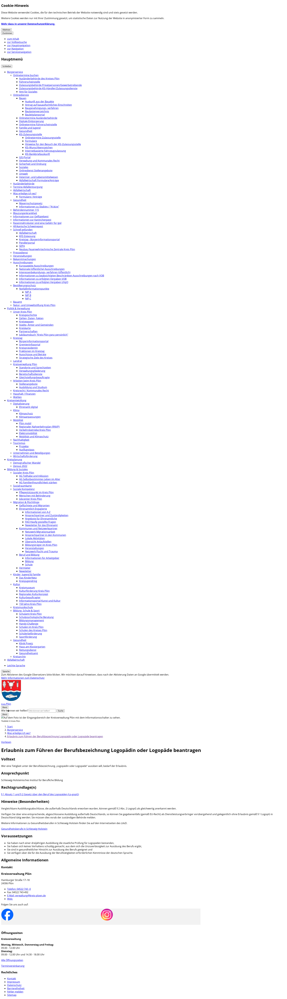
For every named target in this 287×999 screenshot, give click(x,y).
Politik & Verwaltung (18, 308)
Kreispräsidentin (28, 347)
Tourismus (19, 443)
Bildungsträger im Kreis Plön (41, 545)
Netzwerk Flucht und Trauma (41, 551)
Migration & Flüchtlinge (26, 502)
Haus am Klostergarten (32, 646)
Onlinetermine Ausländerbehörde (38, 118)
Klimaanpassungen (30, 416)
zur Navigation (15, 48)
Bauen (22, 98)
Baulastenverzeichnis (37, 111)
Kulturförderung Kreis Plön (34, 591)
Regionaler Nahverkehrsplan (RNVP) (39, 426)
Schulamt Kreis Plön (30, 613)
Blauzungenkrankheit (25, 213)
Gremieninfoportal (29, 344)
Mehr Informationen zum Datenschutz (23, 678)
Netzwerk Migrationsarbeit (40, 531)
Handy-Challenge (28, 623)
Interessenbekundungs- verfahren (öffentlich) (44, 272)
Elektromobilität (28, 433)
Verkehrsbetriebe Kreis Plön (35, 430)
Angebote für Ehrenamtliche (41, 518)
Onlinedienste (21, 95)
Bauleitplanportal (35, 114)
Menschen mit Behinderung (34, 495)
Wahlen (17, 397)
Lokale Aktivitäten (35, 538)
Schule (29, 564)
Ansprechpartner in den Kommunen (45, 535)
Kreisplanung (14, 459)
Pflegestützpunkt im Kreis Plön (36, 492)
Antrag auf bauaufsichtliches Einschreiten (48, 104)
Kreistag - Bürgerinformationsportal (39, 239)
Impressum (13, 981)
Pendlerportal (27, 242)
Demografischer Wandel (27, 462)
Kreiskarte (25, 328)
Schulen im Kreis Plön (31, 627)
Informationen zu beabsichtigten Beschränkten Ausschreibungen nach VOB (61, 275)
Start (10, 726)
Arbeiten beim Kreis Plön (27, 380)
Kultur (16, 584)
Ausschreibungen (23, 262)
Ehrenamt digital (28, 407)
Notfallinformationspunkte (34, 288)
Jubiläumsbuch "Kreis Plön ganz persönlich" (43, 334)
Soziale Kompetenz (24, 489)
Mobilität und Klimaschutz (34, 436)
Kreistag (17, 338)
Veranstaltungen (22, 256)
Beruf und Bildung (29, 554)
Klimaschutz (26, 413)
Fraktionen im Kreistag (32, 351)
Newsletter (25, 571)
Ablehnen (6, 30)
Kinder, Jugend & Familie (27, 574)
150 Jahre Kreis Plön (30, 604)
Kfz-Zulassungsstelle (30, 134)
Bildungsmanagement (31, 620)
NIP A (28, 292)
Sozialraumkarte (22, 485)
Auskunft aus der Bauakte (39, 101)
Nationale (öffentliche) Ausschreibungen (42, 269)
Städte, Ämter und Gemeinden (36, 324)
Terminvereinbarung (13, 966)
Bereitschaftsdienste (30, 374)
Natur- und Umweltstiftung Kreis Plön (34, 305)
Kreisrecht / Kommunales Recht (31, 390)
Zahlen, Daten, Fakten (31, 318)
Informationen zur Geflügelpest (31, 216)
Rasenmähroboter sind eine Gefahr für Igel (37, 223)
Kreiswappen (26, 321)
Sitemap (11, 995)
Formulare (31, 141)
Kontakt (11, 978)
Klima (16, 410)
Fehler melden (15, 991)
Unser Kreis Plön (22, 311)
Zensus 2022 (20, 466)
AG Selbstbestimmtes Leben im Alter (39, 479)
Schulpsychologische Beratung (36, 617)
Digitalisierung (21, 403)
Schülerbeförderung (30, 633)
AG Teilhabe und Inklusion (33, 476)
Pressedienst (20, 252)
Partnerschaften (28, 331)
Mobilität (18, 420)
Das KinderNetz (28, 577)
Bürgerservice (15, 72)
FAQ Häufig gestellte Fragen (40, 522)
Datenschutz (14, 985)
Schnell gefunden (23, 229)
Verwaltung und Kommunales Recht (39, 160)
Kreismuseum (27, 587)
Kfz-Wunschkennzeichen (39, 147)
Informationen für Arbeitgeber (42, 558)
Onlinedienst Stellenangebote (35, 170)
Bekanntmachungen (24, 259)
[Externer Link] (7, 915)
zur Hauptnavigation (18, 45)
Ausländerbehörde (23, 183)
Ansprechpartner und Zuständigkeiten (46, 515)
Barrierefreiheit (16, 988)
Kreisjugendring (28, 581)
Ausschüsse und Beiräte (32, 354)
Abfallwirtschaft (22, 190)
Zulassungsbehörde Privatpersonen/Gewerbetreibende (50, 85)
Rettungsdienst (27, 650)
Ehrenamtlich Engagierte (33, 508)
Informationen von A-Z (37, 512)
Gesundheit (25, 131)
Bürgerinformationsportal (33, 341)
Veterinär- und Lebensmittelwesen (38, 177)
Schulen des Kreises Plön (33, 630)
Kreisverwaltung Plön (25, 364)
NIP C (28, 298)
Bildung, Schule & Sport (26, 610)
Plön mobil (25, 423)
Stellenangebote (28, 384)
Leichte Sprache (16, 665)
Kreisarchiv (19, 656)
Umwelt (23, 173)
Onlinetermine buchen (26, 75)
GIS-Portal (24, 157)
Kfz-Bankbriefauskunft (37, 154)
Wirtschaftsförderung (25, 456)
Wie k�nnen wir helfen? (14, 710)
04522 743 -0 (19, 889)
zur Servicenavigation (19, 52)
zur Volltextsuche (17, 42)
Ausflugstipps (26, 449)
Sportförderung (28, 636)
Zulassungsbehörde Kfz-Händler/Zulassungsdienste (48, 88)
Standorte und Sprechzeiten (35, 367)
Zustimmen (7, 33)
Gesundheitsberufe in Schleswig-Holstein (24, 828)
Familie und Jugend (30, 127)
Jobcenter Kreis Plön (30, 499)
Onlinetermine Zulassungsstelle (43, 137)
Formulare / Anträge (30, 196)
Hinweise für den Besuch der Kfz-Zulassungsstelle (53, 144)
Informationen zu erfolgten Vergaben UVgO (43, 282)
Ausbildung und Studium (33, 387)
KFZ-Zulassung (27, 236)
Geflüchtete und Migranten (34, 505)
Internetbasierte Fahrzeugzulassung (45, 150)
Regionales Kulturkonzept (33, 594)
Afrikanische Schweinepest (28, 226)
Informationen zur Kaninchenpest (32, 219)
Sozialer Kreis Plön (23, 472)
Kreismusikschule (23, 607)
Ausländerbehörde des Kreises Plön (39, 78)
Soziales (23, 167)
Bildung (29, 561)
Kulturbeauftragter (30, 597)
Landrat (17, 361)
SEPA (22, 246)
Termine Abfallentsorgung (28, 187)
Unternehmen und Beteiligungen (31, 453)
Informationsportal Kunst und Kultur (40, 600)
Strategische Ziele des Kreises (35, 357)
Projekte (24, 446)
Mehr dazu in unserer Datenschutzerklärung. (28, 24)
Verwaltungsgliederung (32, 370)
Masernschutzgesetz (30, 203)
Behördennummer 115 (26, 210)
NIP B (28, 295)
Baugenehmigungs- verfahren (42, 108)
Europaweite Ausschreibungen (36, 265)
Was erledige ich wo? (24, 193)
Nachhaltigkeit (21, 439)
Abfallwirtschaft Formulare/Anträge (39, 180)
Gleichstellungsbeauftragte (34, 377)
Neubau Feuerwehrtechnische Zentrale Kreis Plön (47, 249)
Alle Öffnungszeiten (12, 960)
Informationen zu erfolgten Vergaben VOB (43, 279)
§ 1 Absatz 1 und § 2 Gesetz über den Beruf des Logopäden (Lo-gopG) (40, 794)
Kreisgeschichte (28, 315)
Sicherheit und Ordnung (32, 164)
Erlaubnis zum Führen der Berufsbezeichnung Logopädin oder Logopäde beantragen (55, 736)
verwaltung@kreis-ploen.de (26, 895)
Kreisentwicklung (16, 400)
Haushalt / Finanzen (24, 393)
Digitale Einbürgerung (31, 121)
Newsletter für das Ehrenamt (41, 525)
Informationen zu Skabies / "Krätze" (39, 206)
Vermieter (24, 568)
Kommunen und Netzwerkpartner (38, 528)
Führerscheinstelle (29, 81)
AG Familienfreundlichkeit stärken (38, 482)
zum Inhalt (13, 38)
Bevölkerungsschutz (24, 285)
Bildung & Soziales (17, 469)
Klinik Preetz (26, 643)
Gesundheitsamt (28, 653)
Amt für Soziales (28, 91)
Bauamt (17, 301)
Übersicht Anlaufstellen (38, 541)
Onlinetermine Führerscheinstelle (38, 124)
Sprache (6, 671)
